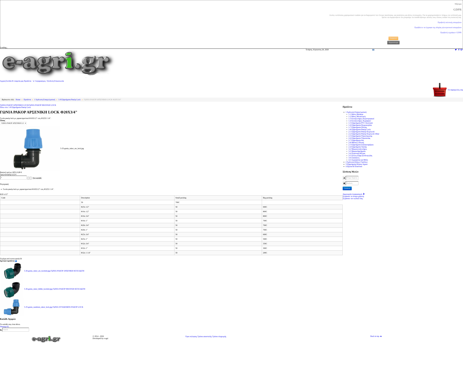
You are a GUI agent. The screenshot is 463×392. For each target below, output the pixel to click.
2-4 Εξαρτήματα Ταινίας (357, 147)
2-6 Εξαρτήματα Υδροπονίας (359, 138)
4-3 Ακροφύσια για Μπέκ (358, 160)
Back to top (375, 336)
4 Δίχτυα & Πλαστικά (354, 166)
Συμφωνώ (393, 38)
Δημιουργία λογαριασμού (353, 194)
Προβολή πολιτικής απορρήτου (450, 22)
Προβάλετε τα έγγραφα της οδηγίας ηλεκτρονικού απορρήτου (438, 27)
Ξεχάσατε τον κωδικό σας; (353, 198)
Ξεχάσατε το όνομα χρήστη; (353, 196)
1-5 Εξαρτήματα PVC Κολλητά (360, 123)
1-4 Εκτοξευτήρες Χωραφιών (359, 121)
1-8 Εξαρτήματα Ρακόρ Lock (359, 129)
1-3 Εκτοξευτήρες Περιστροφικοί (361, 119)
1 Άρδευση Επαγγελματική (356, 112)
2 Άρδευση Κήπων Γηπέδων (357, 162)
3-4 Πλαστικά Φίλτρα (356, 153)
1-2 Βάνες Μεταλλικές (357, 116)
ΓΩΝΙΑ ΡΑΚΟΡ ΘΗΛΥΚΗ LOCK (42, 105)
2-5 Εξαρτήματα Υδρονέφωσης (360, 136)
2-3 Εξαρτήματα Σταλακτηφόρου (361, 145)
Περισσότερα (393, 42)
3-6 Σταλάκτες (353, 158)
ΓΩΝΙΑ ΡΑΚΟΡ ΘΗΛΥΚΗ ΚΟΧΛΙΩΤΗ (54, 289)
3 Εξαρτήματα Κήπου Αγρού (357, 164)
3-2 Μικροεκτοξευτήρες (357, 149)
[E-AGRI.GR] (58, 64)
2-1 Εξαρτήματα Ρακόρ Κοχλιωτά (361, 132)
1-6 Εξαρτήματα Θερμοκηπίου (360, 125)
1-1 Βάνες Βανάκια (355, 114)
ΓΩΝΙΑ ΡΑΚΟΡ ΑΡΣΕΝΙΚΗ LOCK (14, 105)
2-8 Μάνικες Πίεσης (356, 142)
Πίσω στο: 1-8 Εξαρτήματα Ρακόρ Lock (15, 107)
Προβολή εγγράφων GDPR (451, 32)
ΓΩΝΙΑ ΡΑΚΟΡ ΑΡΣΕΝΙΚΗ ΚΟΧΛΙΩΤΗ (54, 271)
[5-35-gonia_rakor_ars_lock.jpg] (30, 148)
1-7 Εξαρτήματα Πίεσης (357, 127)
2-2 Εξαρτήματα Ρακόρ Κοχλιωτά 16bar (363, 134)
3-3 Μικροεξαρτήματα (356, 151)
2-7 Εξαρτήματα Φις (356, 140)
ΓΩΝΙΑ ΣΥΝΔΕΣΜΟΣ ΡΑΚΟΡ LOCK (53, 307)
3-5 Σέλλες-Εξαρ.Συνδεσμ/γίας (360, 156)
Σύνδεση (347, 188)
